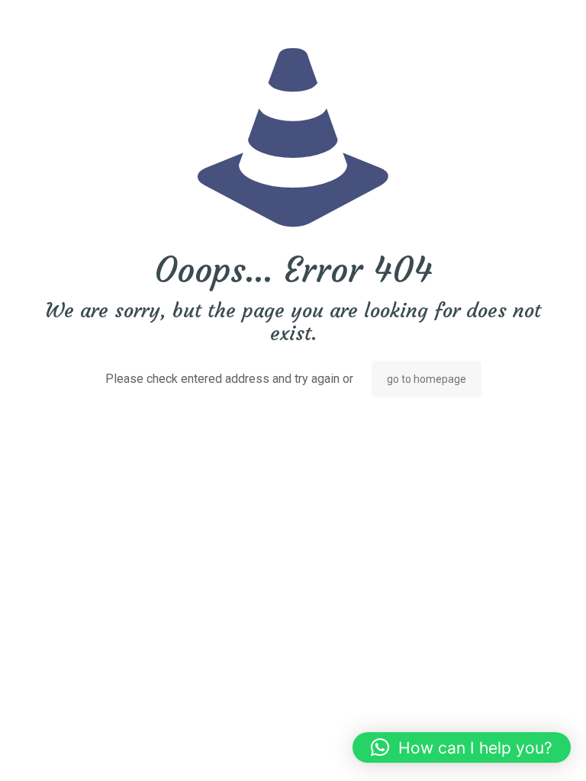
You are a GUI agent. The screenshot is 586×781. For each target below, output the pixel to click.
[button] (462, 747)
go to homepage (426, 379)
